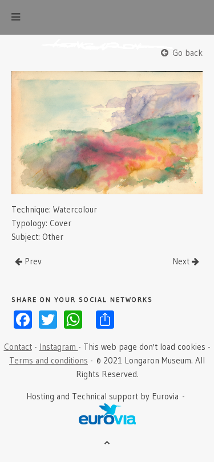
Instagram (58, 346)
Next (182, 261)
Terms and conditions (48, 360)
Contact (18, 346)
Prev (32, 261)
